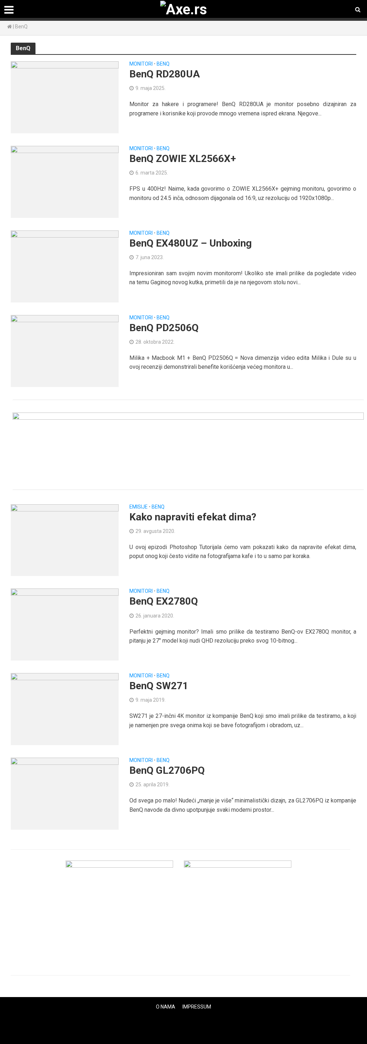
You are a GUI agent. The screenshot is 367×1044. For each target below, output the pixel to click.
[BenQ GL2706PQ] (65, 793)
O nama (165, 1007)
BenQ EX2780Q (163, 601)
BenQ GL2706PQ (167, 770)
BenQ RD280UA (164, 74)
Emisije (138, 507)
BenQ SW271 (158, 686)
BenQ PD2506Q (164, 328)
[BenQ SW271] (65, 708)
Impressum (196, 1007)
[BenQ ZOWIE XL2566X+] (65, 181)
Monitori (141, 64)
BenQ (163, 64)
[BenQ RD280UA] (65, 97)
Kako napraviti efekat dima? (192, 517)
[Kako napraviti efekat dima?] (65, 539)
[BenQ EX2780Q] (65, 624)
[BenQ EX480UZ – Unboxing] (65, 265)
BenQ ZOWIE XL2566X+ (182, 159)
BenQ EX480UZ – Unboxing (190, 243)
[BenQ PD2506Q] (65, 350)
